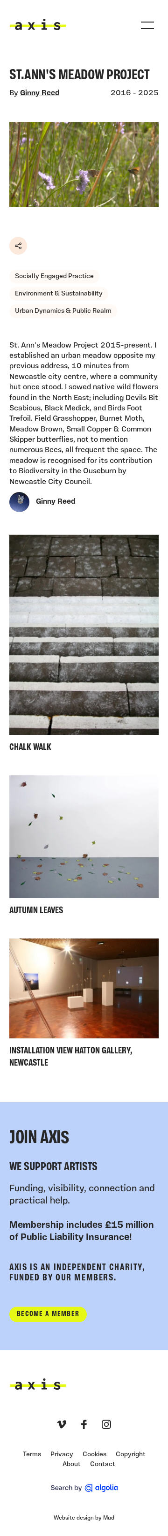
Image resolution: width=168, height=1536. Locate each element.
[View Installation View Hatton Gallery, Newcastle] (84, 1005)
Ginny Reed (39, 93)
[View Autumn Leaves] (84, 847)
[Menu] (147, 25)
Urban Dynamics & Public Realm (63, 311)
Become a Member (48, 1314)
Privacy (61, 1454)
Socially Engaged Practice (54, 276)
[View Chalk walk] (84, 646)
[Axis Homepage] (37, 24)
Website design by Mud (84, 1518)
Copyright (131, 1454)
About (72, 1464)
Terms (32, 1454)
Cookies (94, 1454)
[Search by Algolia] (84, 1488)
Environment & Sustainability (59, 293)
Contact (102, 1464)
